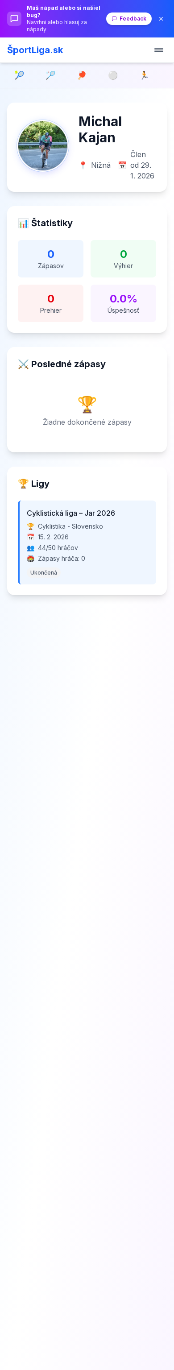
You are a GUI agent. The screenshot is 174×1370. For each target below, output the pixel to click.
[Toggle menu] (159, 50)
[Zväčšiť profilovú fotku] (43, 146)
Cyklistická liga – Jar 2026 (71, 513)
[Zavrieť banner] (161, 19)
